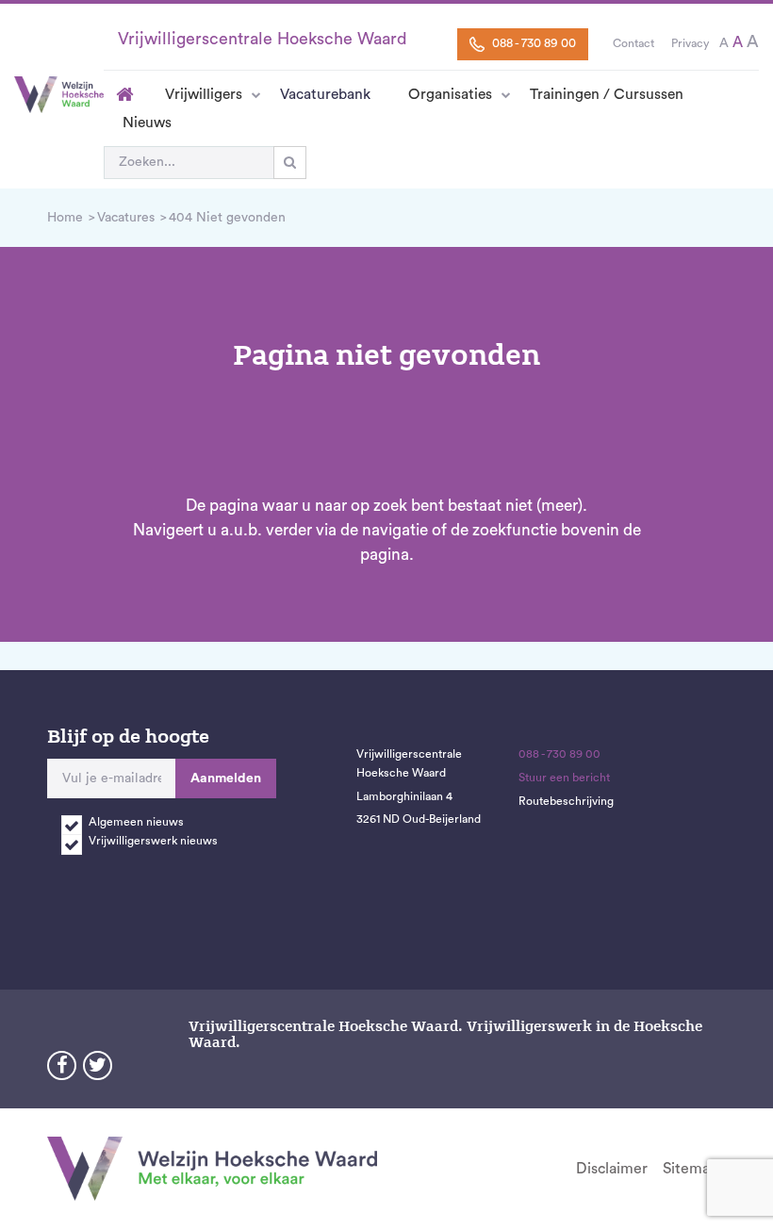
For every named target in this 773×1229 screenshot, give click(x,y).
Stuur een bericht (564, 777)
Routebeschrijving (566, 801)
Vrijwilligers (203, 94)
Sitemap (690, 1168)
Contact (633, 43)
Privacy (690, 43)
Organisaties (450, 94)
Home (125, 94)
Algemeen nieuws (136, 822)
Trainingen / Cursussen (606, 94)
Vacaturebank (325, 94)
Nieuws (147, 122)
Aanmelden (225, 778)
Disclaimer (612, 1168)
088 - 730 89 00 (532, 43)
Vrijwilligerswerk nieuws (153, 840)
